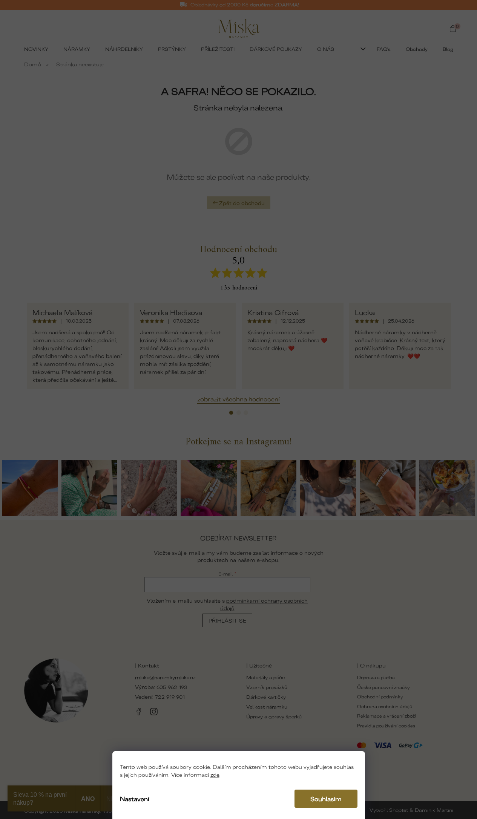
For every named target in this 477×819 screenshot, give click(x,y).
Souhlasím (326, 798)
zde (214, 774)
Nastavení (134, 798)
